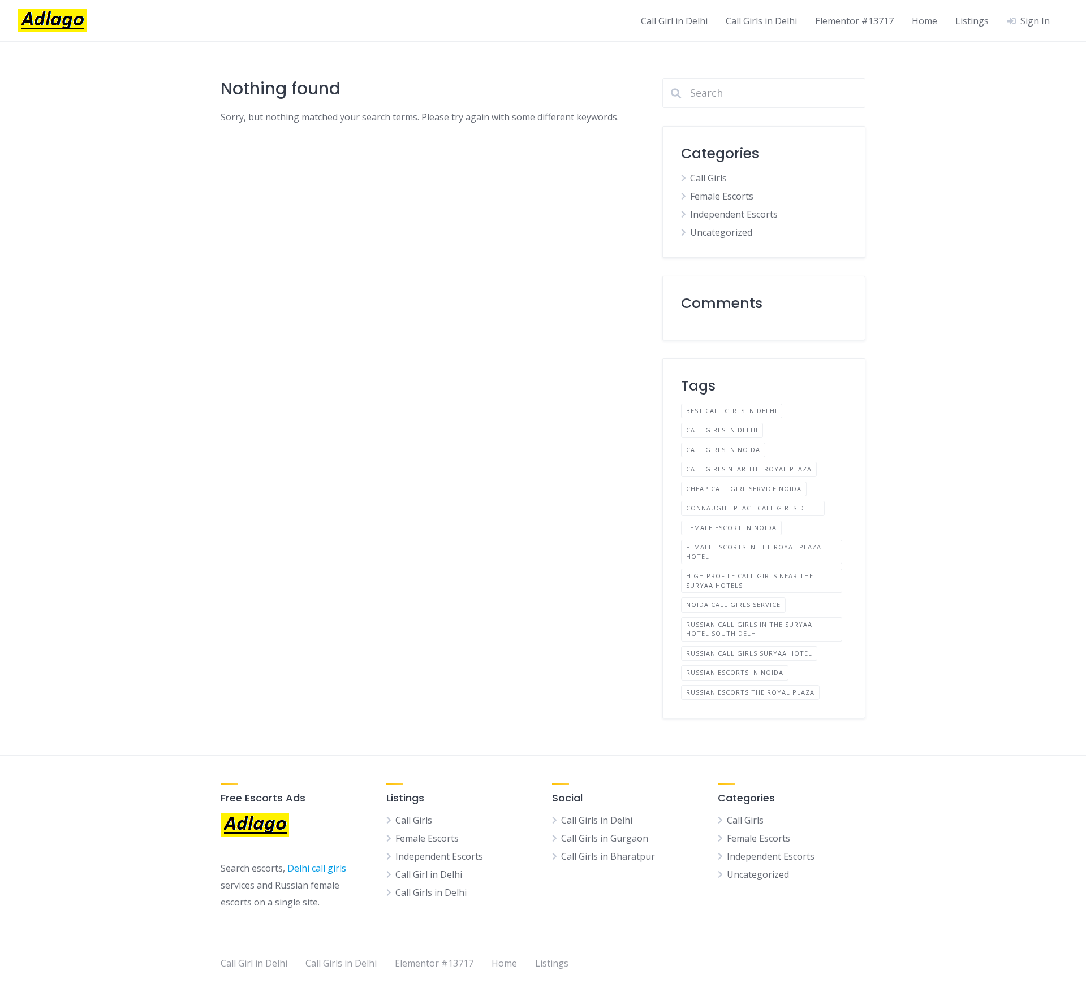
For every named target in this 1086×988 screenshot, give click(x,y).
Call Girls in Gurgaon (604, 838)
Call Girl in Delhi (674, 21)
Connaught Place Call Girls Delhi (753, 508)
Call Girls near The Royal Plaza (749, 469)
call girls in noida (723, 449)
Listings (972, 21)
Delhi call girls (316, 868)
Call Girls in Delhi (761, 21)
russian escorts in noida (734, 672)
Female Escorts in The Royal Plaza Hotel (753, 552)
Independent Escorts (734, 214)
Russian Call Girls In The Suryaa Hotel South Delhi (749, 629)
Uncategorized (721, 232)
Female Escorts (721, 196)
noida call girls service (733, 604)
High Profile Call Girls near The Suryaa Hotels (749, 580)
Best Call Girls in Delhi (731, 410)
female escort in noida (731, 527)
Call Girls (708, 178)
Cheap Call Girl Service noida (743, 488)
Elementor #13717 (854, 21)
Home (924, 21)
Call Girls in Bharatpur (608, 856)
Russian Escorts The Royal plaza (750, 692)
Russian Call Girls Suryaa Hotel (749, 653)
